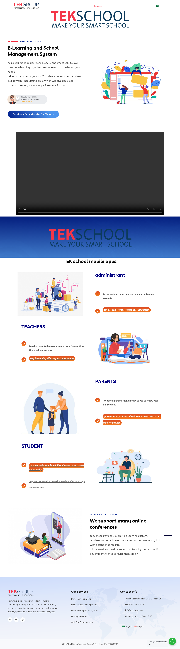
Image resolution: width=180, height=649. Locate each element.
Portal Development (81, 598)
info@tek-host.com (134, 610)
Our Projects (116, 6)
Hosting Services (79, 616)
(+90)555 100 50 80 (135, 604)
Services (98, 6)
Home (85, 6)
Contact (131, 6)
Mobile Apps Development (84, 604)
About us (146, 6)
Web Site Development (82, 622)
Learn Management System (84, 610)
